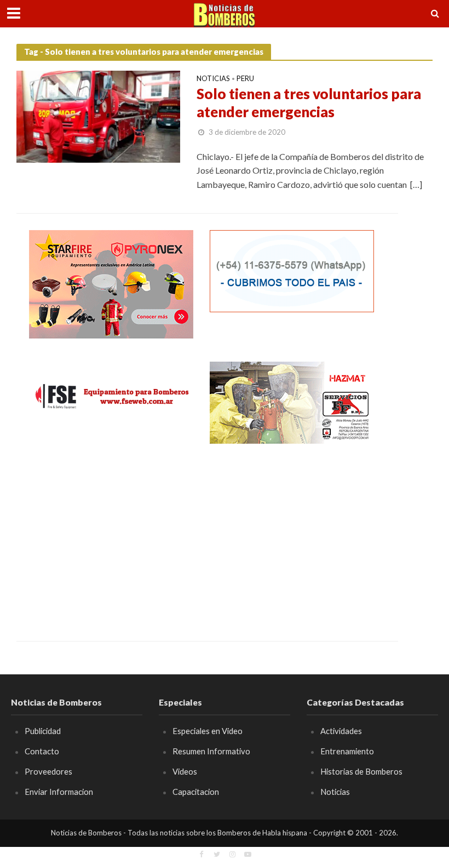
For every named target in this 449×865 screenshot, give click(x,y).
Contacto (42, 751)
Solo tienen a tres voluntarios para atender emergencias (309, 103)
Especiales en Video (207, 731)
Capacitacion (195, 792)
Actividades (341, 731)
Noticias (213, 79)
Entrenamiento (347, 751)
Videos (184, 771)
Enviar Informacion (59, 792)
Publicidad (43, 731)
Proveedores (48, 771)
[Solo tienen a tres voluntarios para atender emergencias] (98, 115)
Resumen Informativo (211, 751)
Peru (245, 79)
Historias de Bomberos (361, 771)
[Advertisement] (111, 534)
